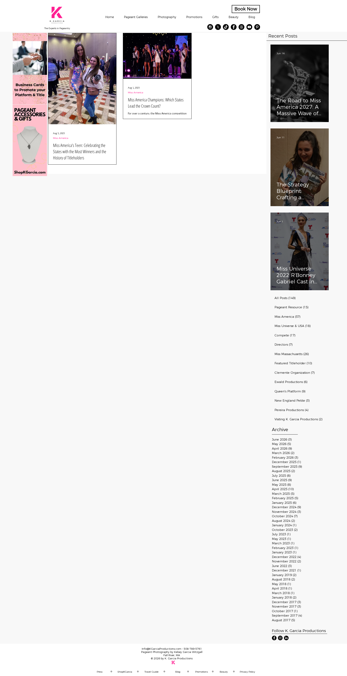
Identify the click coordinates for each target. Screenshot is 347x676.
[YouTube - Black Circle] (249, 27)
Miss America (60, 137)
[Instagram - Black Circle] (210, 27)
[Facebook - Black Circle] (234, 27)
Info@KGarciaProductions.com (161, 648)
